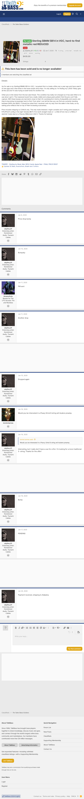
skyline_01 (29, 51)
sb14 (25, 53)
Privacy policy (60, 796)
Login (4, 782)
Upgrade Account (75, 5)
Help (68, 796)
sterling (37, 53)
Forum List (47, 727)
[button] (4, 14)
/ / (37, 51)
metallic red (77, 51)
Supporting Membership (52, 740)
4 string (60, 51)
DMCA (73, 796)
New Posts (47, 732)
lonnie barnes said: (26, 439)
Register (5, 786)
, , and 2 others (21, 166)
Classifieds (47, 736)
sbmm (31, 53)
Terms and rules (48, 796)
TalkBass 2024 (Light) (12, 796)
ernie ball (68, 51)
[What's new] (73, 14)
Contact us (48, 749)
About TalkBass (49, 745)
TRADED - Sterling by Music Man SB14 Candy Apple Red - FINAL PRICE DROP (30, 164)
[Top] (77, 796)
